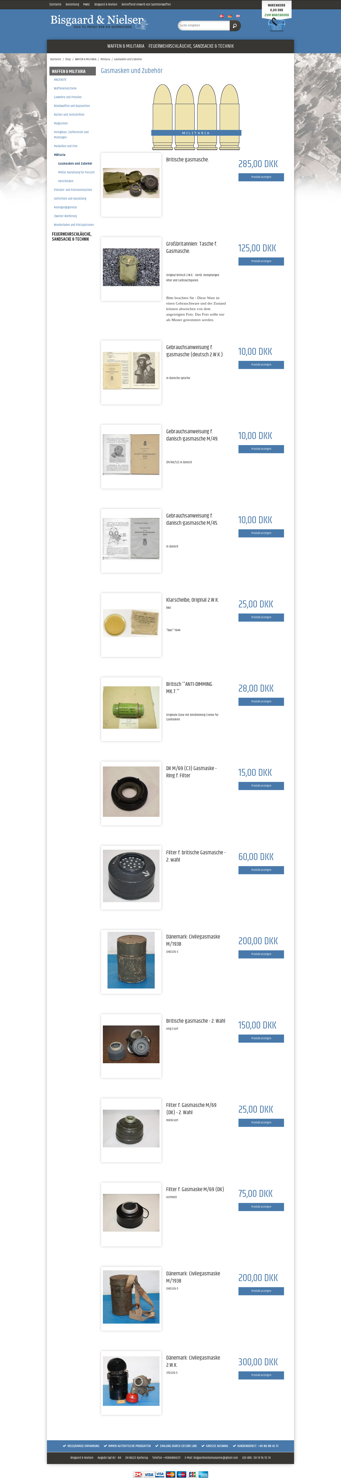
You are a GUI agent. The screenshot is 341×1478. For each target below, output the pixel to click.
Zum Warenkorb (276, 15)
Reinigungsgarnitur (65, 207)
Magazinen (61, 123)
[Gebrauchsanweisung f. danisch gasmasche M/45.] (131, 539)
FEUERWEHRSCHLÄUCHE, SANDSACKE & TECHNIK (191, 46)
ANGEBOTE (60, 79)
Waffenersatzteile (65, 88)
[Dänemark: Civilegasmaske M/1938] (131, 960)
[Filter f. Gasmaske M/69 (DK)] (131, 1212)
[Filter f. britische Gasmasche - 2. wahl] (131, 876)
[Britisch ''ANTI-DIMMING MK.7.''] (131, 707)
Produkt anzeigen (261, 177)
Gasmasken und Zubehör (75, 163)
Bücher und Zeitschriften (69, 114)
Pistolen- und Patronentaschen (73, 190)
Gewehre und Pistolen (68, 97)
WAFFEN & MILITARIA (125, 46)
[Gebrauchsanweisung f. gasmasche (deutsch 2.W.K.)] (131, 370)
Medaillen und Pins (65, 146)
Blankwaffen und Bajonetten (72, 106)
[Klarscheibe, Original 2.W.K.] (131, 623)
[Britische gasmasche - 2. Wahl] (131, 1044)
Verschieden (65, 181)
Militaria (59, 155)
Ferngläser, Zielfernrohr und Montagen (71, 134)
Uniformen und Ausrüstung (70, 198)
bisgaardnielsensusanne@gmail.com (215, 1458)
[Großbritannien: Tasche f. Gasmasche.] (131, 267)
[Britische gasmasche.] (131, 183)
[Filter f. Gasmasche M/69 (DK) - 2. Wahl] (131, 1128)
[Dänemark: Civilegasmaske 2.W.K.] (131, 1381)
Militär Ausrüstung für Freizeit (76, 172)
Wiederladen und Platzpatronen (74, 225)
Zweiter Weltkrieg (65, 216)
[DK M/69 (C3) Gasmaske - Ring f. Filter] (131, 791)
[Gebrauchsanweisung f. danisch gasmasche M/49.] (131, 455)
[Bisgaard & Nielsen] (108, 22)
